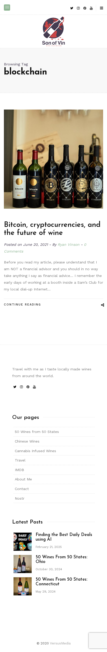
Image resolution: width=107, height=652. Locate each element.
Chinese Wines (27, 441)
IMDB (19, 470)
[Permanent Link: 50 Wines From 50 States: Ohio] (23, 563)
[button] (7, 7)
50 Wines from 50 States (37, 432)
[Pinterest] (84, 8)
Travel (20, 460)
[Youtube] (91, 8)
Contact (22, 489)
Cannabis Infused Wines (35, 451)
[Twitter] (71, 8)
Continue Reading (22, 304)
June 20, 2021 (36, 244)
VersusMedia (60, 643)
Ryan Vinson (68, 244)
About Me (23, 479)
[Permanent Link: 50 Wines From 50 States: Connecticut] (23, 586)
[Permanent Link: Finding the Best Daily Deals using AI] (23, 541)
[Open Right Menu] (101, 8)
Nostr (19, 498)
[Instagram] (78, 8)
